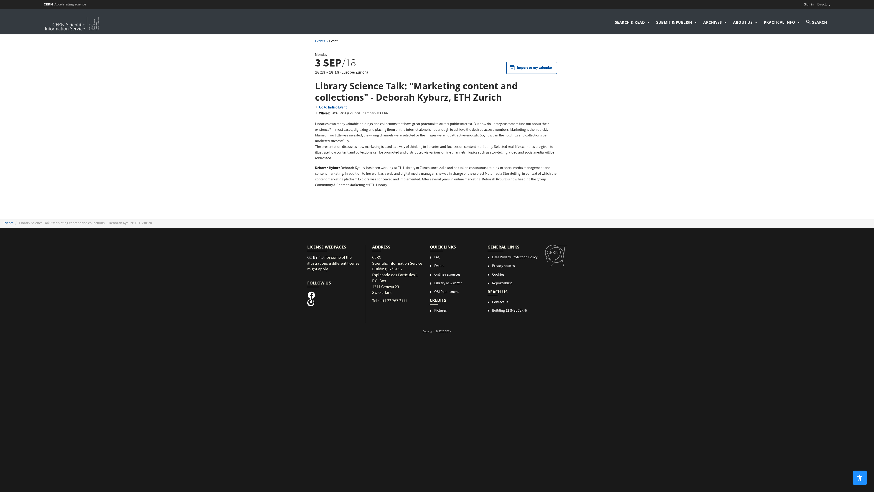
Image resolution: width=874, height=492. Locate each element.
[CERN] (556, 255)
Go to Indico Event (333, 107)
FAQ (437, 257)
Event (333, 41)
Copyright (429, 332)
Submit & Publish (674, 22)
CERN (65, 4)
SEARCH (819, 22)
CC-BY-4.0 (315, 258)
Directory (823, 4)
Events (320, 41)
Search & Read (630, 22)
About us (742, 22)
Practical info (779, 22)
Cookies (498, 275)
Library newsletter (448, 283)
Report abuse (502, 283)
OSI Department (446, 292)
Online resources (447, 275)
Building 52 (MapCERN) (509, 311)
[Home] (141, 22)
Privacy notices (503, 266)
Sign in (809, 4)
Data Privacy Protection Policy (514, 257)
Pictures (440, 311)
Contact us (500, 302)
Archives (712, 22)
